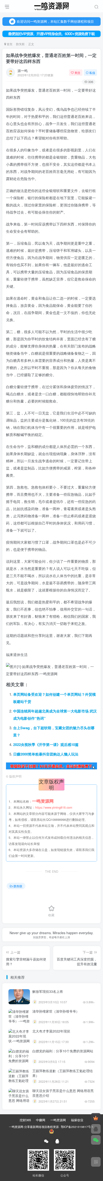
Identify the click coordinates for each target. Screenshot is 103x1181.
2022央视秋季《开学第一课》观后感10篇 (46, 744)
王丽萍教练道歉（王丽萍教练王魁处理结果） (62, 1073)
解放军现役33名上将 (47, 991)
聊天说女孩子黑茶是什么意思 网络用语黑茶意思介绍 (63, 1093)
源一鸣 (22, 70)
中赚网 (40, 1120)
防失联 (20, 44)
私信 (92, 73)
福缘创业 (77, 1120)
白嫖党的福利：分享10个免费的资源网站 (62, 1051)
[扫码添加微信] (96, 1140)
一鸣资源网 (58, 1120)
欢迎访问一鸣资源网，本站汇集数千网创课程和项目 (55, 21)
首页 (9, 44)
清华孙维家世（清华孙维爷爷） (55, 1011)
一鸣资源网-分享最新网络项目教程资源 (34, 1127)
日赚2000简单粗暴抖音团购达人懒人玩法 (45, 754)
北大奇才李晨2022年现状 (51, 1031)
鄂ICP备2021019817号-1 (77, 1127)
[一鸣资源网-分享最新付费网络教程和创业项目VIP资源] (51, 5)
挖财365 (25, 1120)
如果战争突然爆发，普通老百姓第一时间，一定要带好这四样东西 (51, 58)
